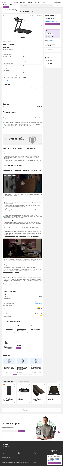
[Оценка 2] (23, 410)
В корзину (52, 26)
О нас (35, 2)
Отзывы (6, 104)
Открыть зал (30, 2)
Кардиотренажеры (38, 301)
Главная (3, 450)
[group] (15, 374)
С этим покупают (8, 381)
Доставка (35, 450)
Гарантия (35, 452)
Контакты (44, 2)
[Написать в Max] (51, 63)
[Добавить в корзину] (14, 403)
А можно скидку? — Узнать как (51, 21)
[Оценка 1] (22, 410)
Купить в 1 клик (52, 24)
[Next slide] (41, 26)
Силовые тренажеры (38, 303)
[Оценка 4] (26, 410)
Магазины (3, 452)
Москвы (51, 40)
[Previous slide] (3, 26)
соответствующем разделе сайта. (19, 154)
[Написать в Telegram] (48, 63)
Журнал (39, 2)
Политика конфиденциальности (7, 457)
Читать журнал (39, 355)
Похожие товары (22, 381)
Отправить (21, 430)
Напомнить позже (6, 11)
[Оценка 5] (27, 410)
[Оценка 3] (24, 410)
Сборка (35, 453)
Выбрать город (12, 6)
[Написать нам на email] (46, 63)
